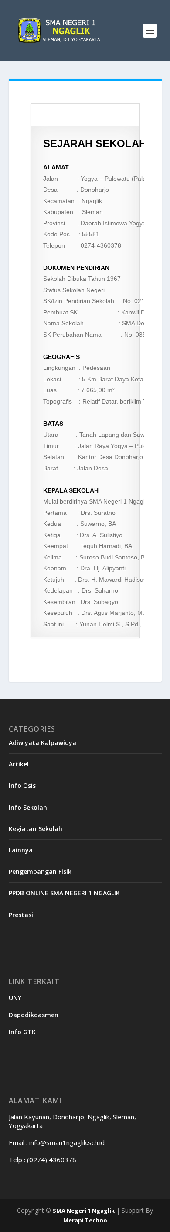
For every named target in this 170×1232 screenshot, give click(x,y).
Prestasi (21, 915)
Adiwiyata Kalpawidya (42, 743)
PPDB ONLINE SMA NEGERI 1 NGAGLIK (64, 893)
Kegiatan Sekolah (35, 829)
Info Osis (22, 785)
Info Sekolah (28, 807)
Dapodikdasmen (33, 1015)
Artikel (19, 764)
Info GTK (22, 1032)
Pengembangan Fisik (40, 871)
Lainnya (21, 850)
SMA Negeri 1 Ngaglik (84, 1211)
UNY (15, 998)
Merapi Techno (85, 1220)
